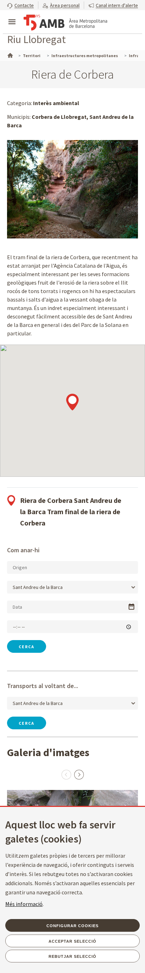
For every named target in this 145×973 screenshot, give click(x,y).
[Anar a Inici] (9, 54)
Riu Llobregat (36, 39)
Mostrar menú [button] (12, 16)
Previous (66, 774)
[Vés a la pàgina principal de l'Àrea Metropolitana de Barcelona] (65, 22)
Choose (131, 606)
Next (79, 774)
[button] (20, 5)
